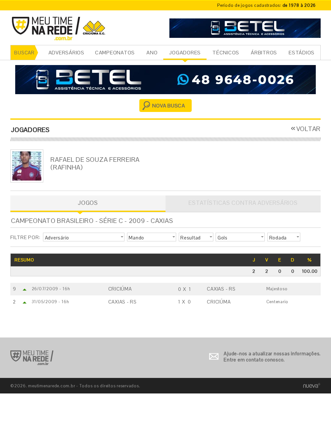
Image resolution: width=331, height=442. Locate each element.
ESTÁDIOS (302, 52)
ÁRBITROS (264, 52)
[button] (83, 237)
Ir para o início (31, 357)
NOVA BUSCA (168, 105)
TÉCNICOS (225, 52)
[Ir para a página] (245, 27)
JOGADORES (185, 52)
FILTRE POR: (25, 237)
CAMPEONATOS (115, 52)
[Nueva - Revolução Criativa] (312, 385)
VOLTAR (308, 129)
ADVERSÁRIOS (66, 52)
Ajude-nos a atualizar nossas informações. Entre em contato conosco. (272, 356)
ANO (151, 52)
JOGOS (88, 202)
